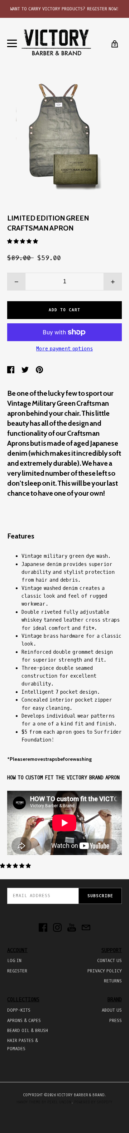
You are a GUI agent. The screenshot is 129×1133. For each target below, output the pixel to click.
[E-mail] (86, 928)
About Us (112, 1010)
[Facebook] (43, 928)
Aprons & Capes (24, 1020)
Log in (14, 960)
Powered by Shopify (93, 1102)
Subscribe (100, 896)
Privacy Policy (104, 971)
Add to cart (64, 310)
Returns (113, 981)
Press (115, 1020)
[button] (22, 241)
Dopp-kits (18, 1010)
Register (17, 971)
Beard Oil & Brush (27, 1030)
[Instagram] (57, 928)
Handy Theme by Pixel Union (43, 1102)
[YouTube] (71, 928)
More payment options (64, 349)
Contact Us (109, 960)
